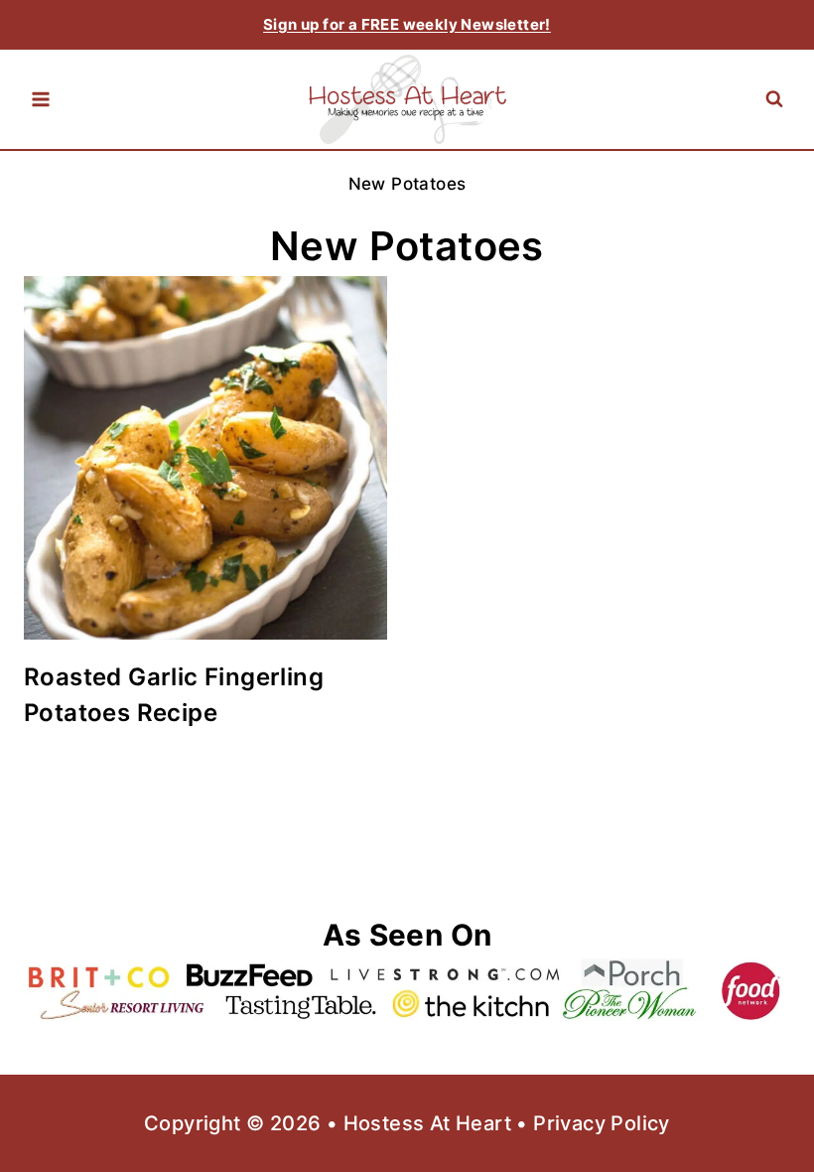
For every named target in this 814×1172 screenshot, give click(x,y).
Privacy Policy (601, 1123)
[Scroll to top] (764, 1092)
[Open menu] (41, 99)
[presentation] (205, 458)
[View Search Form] (773, 99)
